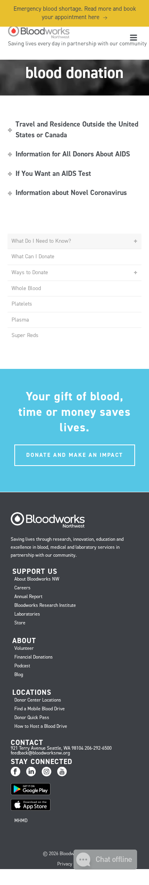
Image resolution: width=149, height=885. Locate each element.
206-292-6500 (98, 748)
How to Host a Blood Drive (40, 726)
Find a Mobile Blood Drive (39, 709)
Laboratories (27, 614)
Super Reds (25, 335)
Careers (22, 588)
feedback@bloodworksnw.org (40, 753)
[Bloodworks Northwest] (37, 32)
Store (19, 623)
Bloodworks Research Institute (45, 605)
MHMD (20, 820)
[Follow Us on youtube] (62, 772)
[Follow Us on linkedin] (31, 772)
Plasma (20, 320)
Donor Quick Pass (31, 717)
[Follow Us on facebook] (15, 772)
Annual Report (28, 596)
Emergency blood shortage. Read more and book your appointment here (75, 13)
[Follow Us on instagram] (46, 772)
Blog (18, 674)
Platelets (22, 304)
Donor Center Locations (37, 700)
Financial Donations (33, 657)
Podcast (22, 666)
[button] (105, 867)
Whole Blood (26, 288)
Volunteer (24, 648)
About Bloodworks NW (36, 579)
